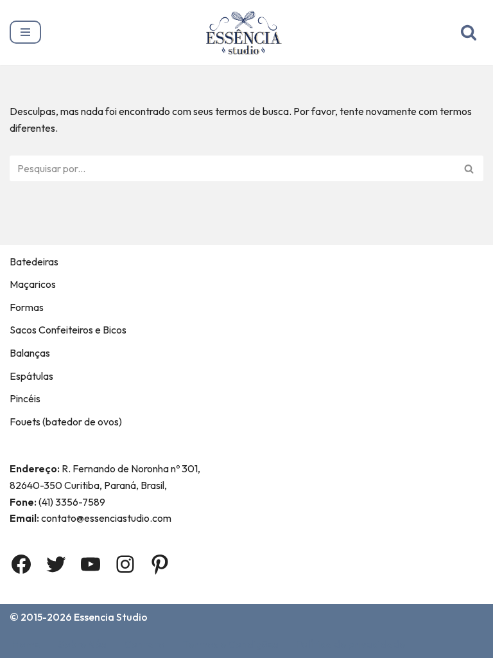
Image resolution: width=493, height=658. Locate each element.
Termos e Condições (230, 643)
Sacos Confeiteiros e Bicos (68, 329)
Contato (144, 643)
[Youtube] (90, 564)
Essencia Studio (111, 616)
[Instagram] (125, 564)
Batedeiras (34, 261)
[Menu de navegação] (25, 32)
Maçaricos (33, 284)
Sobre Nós (82, 643)
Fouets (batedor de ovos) (66, 421)
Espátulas (31, 375)
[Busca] (468, 32)
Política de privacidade (350, 643)
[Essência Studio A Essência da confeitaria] (246, 32)
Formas (27, 307)
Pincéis (25, 398)
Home (26, 643)
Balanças (30, 352)
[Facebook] (21, 564)
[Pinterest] (159, 564)
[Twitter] (55, 564)
